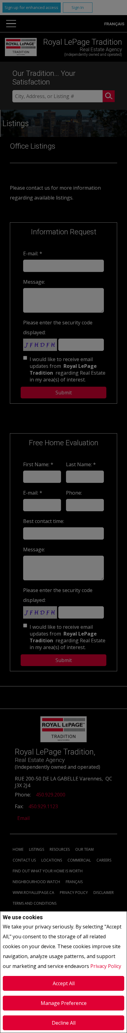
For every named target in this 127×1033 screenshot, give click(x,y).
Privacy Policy (105, 966)
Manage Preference (64, 1003)
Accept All (64, 983)
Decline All (64, 1022)
